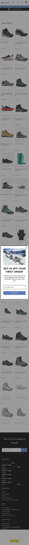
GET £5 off (14, 293)
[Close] (26, 248)
